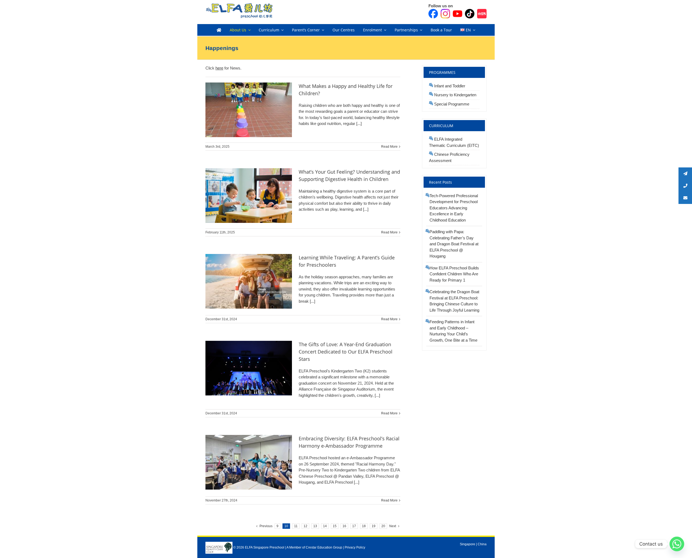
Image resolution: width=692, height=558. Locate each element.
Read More (389, 146)
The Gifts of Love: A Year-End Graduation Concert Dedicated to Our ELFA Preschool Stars (345, 351)
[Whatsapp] (677, 544)
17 (354, 526)
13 (315, 526)
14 (325, 526)
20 (383, 526)
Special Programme (451, 104)
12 (305, 526)
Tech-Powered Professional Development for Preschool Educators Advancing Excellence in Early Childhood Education (454, 207)
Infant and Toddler (449, 86)
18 (364, 526)
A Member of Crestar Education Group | (316, 547)
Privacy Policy (355, 547)
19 (373, 526)
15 (335, 526)
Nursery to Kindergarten (455, 95)
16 (344, 526)
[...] (358, 123)
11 (296, 526)
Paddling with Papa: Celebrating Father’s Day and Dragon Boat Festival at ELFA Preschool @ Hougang (454, 243)
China (482, 544)
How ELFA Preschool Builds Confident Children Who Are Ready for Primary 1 (454, 274)
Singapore (467, 544)
